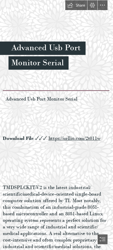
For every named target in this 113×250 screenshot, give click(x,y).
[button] (76, 5)
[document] (56, 125)
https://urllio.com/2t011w (75, 138)
